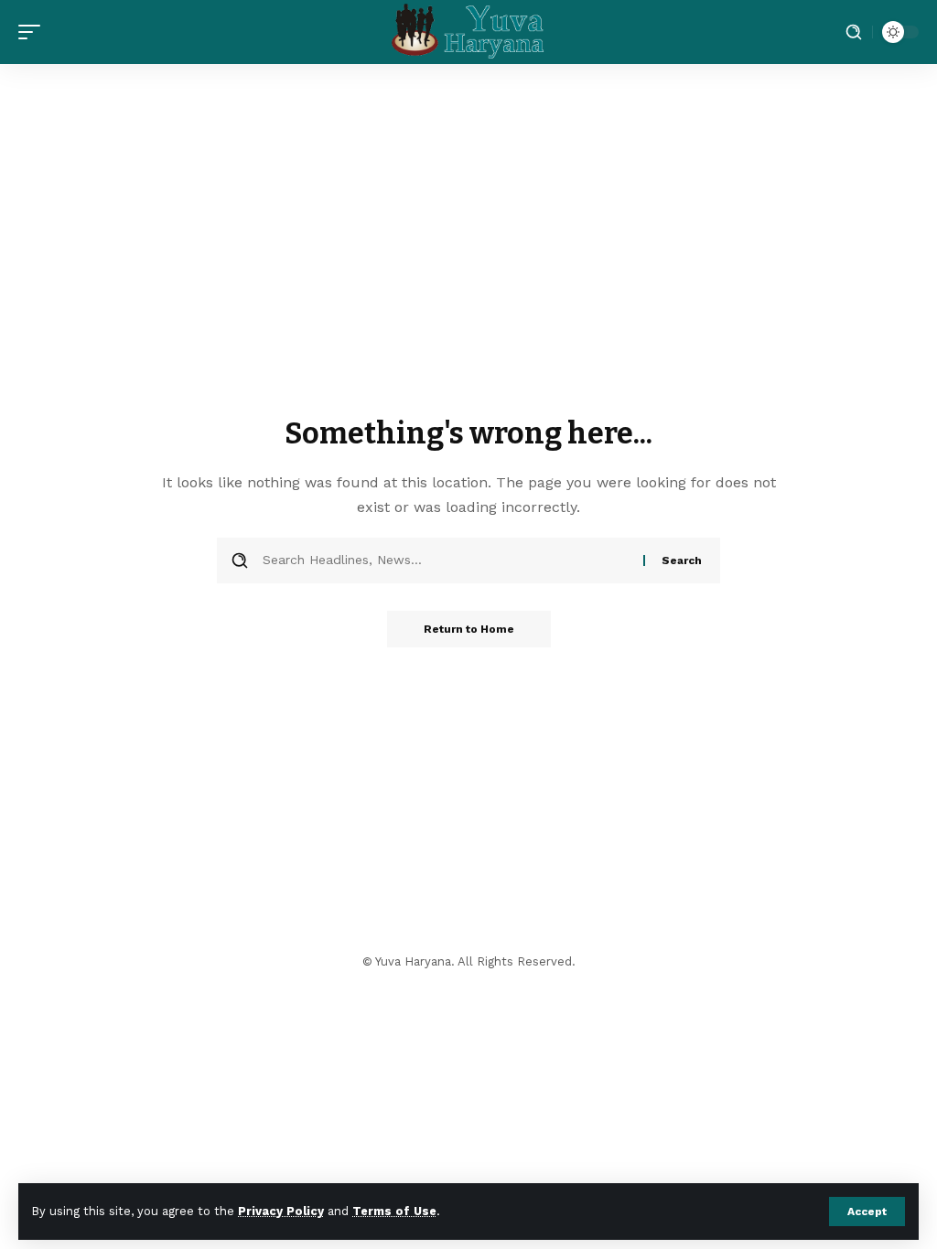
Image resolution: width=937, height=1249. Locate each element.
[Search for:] (446, 560)
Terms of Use (394, 1211)
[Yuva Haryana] (469, 32)
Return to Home (469, 629)
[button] (867, 1211)
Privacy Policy (281, 1211)
